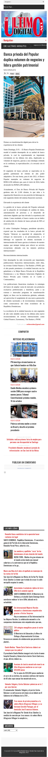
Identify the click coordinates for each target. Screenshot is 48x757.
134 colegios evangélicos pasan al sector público (28, 629)
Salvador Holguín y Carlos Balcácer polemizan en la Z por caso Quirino (24, 685)
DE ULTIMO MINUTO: (15, 46)
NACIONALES (10, 70)
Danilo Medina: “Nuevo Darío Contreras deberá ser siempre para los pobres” (23, 648)
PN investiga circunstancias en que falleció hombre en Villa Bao (23, 363)
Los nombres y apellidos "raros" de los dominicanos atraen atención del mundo (28, 552)
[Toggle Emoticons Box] (5, 472)
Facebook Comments (24, 468)
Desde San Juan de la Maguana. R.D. (31, 751)
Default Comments (24, 465)
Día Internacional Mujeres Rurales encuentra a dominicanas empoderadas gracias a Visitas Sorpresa (28, 610)
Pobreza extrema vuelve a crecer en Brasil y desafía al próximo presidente (23, 427)
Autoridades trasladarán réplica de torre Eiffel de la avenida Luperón (28, 589)
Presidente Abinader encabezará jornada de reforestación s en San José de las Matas (24, 449)
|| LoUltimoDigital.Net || (21, 751)
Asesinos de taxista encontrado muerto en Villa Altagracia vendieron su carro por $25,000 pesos (29, 667)
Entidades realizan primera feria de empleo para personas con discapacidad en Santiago (24, 441)
